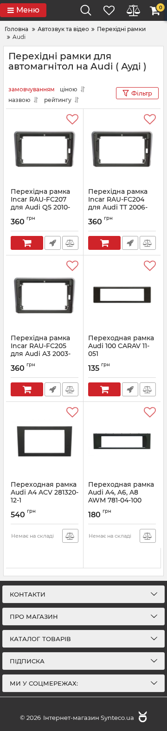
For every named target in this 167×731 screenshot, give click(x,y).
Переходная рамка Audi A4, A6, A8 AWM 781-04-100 (121, 492)
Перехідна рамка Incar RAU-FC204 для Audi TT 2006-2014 (118, 207)
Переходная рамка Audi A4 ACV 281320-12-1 (44, 492)
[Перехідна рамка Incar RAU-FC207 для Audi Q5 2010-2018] (44, 148)
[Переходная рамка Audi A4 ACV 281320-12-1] (44, 441)
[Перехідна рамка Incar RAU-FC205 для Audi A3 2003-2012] (44, 295)
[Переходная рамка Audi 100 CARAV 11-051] (122, 295)
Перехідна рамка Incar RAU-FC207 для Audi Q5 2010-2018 (40, 207)
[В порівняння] (70, 243)
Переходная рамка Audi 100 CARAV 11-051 (121, 350)
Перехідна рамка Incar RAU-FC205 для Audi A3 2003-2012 (41, 354)
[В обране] (72, 120)
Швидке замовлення (53, 243)
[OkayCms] (141, 717)
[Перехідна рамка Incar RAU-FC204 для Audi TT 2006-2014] (122, 148)
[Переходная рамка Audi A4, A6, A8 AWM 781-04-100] (122, 441)
